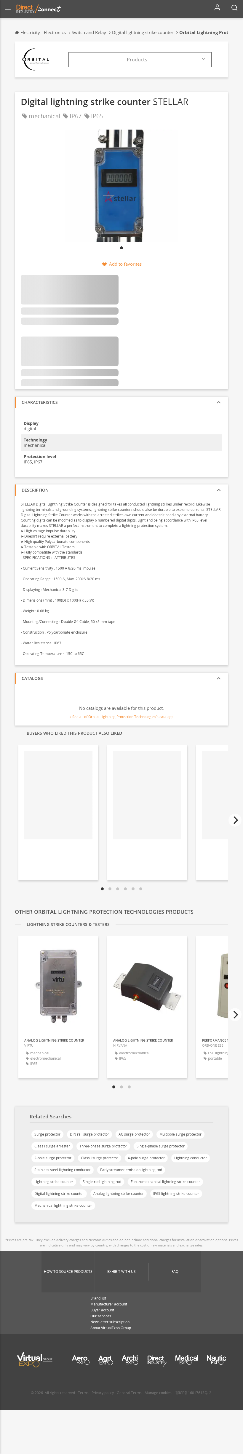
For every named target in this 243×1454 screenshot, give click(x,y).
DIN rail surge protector (89, 1134)
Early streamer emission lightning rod (131, 1169)
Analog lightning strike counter (118, 1193)
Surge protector (47, 1134)
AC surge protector (134, 1134)
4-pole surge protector (146, 1157)
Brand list (98, 1298)
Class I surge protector (99, 1157)
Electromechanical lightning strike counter (165, 1181)
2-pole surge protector (52, 1157)
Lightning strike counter (53, 1181)
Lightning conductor (190, 1157)
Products (137, 59)
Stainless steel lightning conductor (62, 1169)
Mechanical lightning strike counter (63, 1205)
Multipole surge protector (180, 1134)
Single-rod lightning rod (102, 1181)
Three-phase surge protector (103, 1146)
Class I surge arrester (52, 1146)
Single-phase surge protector (161, 1146)
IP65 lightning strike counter (176, 1193)
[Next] (235, 820)
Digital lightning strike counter (59, 1193)
